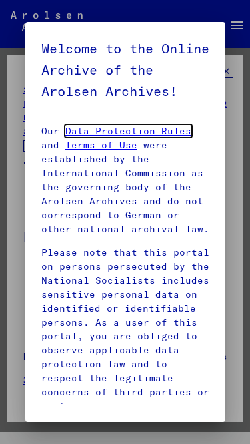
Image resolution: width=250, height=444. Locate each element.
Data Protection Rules (128, 131)
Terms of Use (101, 145)
